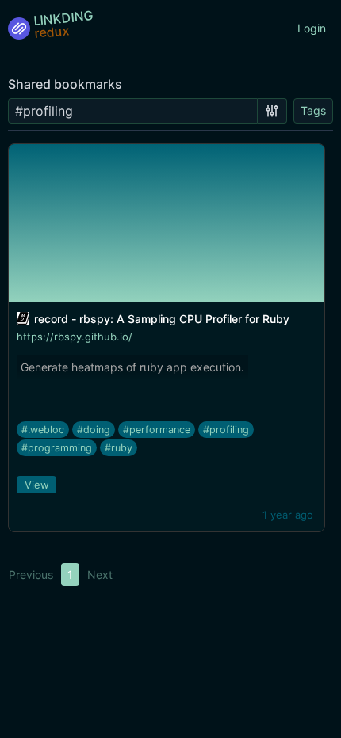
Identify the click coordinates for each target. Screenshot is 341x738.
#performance (156, 430)
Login (311, 28)
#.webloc (42, 430)
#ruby (118, 448)
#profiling (226, 430)
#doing (93, 430)
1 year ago (287, 514)
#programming (56, 448)
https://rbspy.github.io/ (74, 336)
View (37, 484)
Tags (313, 110)
